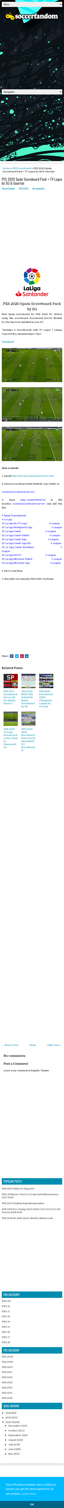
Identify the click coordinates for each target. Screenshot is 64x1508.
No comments (39, 188)
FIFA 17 (6, 1337)
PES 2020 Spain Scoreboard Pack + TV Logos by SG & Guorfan (32, 181)
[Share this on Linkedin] (26, 656)
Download (8, 341)
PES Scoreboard (21, 168)
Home (6, 168)
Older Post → (54, 1045)
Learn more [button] (29, 1493)
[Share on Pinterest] (22, 656)
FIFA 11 (6, 1311)
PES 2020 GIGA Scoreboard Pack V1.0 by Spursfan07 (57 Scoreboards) (28, 739)
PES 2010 (7, 1367)
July (11, 1444)
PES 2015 (7, 1392)
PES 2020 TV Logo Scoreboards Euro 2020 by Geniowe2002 (11, 738)
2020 (9, 1422)
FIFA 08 (6, 1301)
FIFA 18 (6, 1342)
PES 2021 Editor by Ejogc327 (18, 1188)
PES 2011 (7, 1372)
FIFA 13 (6, 1316)
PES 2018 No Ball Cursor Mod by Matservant (27, 1218)
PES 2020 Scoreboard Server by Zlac (33, 476)
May (11, 1454)
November (14, 1425)
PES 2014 (7, 1387)
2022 (9, 1413)
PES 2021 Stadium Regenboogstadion (23, 1203)
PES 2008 (7, 1356)
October (13, 1430)
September (15, 1435)
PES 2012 (7, 1377)
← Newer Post (10, 1045)
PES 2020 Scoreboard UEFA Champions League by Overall (46, 699)
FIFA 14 (6, 1321)
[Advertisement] (32, 53)
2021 (9, 1417)
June (11, 1449)
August (12, 1440)
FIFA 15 (6, 1326)
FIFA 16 (6, 1332)
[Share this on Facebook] (12, 656)
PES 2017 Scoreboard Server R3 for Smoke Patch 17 (10, 697)
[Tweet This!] (17, 656)
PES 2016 (7, 1398)
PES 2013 (7, 1382)
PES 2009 (7, 1362)
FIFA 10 (6, 1306)
